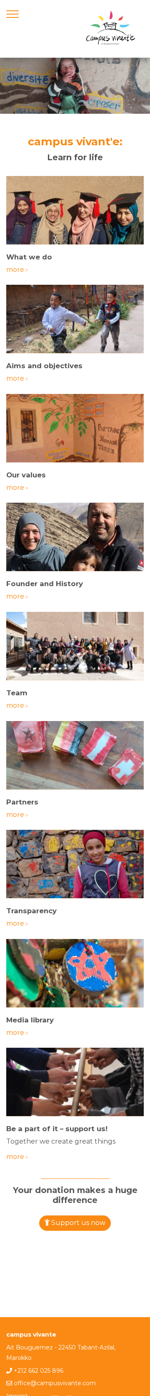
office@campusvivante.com (55, 1383)
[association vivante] (110, 28)
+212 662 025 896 (38, 1370)
